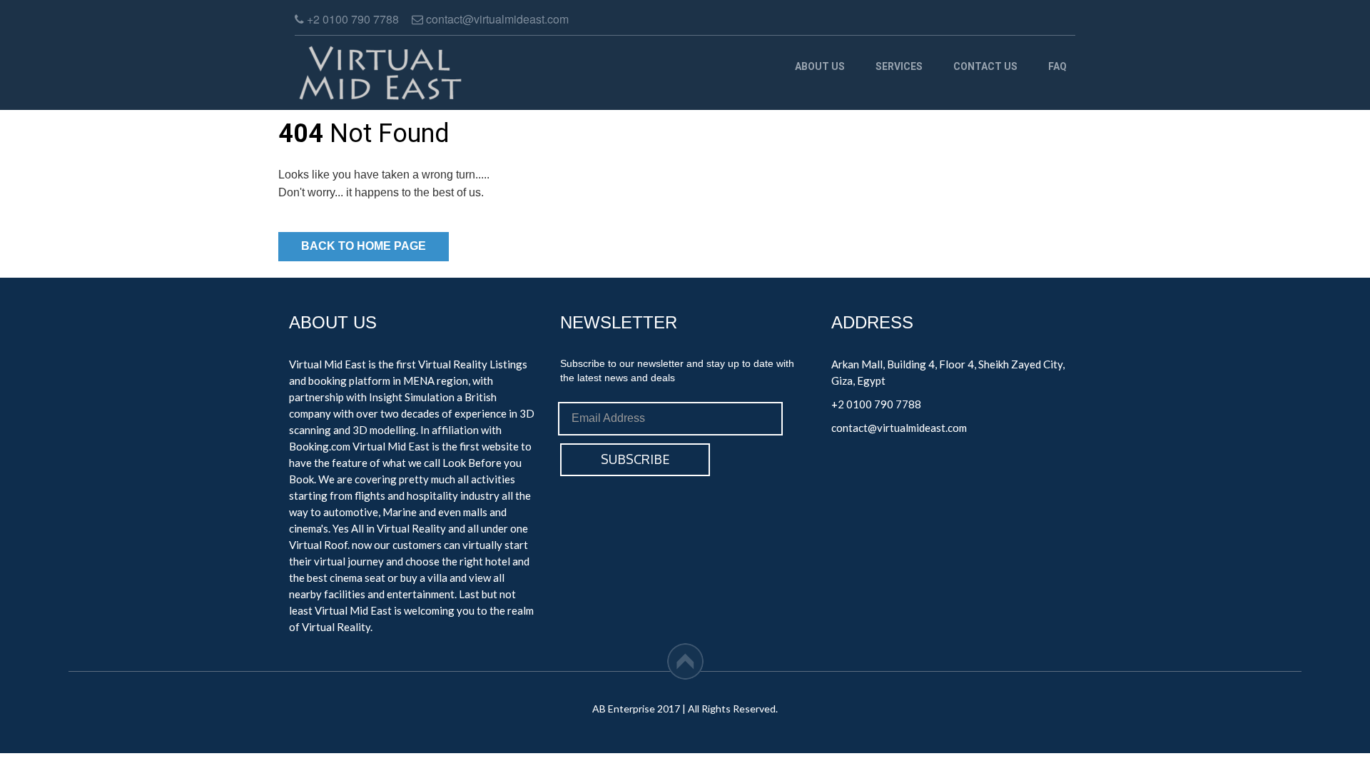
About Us (820, 66)
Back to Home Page (363, 246)
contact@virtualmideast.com (899, 427)
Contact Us (985, 66)
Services (899, 66)
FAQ (1057, 66)
